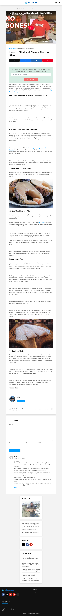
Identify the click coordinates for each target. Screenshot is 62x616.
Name (10, 442)
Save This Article (31, 79)
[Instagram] (23, 544)
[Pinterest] (31, 544)
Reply (15, 487)
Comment (11, 424)
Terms (39, 613)
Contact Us (34, 589)
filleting (11, 387)
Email (25, 442)
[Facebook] (27, 544)
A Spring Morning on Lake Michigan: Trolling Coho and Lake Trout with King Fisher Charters (31, 565)
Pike (16, 387)
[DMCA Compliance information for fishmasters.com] (8, 609)
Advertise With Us (6, 601)
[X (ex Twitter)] (17, 594)
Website (39, 442)
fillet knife (41, 222)
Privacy (35, 613)
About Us (34, 593)
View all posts (21, 401)
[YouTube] (14, 594)
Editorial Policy (5, 602)
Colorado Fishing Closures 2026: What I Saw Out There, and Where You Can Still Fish (31, 558)
